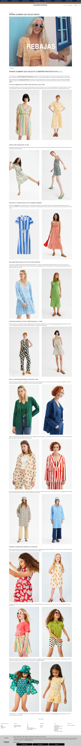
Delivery (2, 725)
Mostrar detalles (17, 742)
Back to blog (41, 719)
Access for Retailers (30, 729)
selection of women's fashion (24, 79)
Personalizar (40, 744)
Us (27, 726)
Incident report (56, 730)
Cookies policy (56, 727)
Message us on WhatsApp (17, 726)
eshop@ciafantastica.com (17, 725)
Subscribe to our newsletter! (71, 725)
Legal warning (56, 729)
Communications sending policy (58, 731)
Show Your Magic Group (30, 727)
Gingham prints (64, 491)
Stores (28, 725)
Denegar (56, 744)
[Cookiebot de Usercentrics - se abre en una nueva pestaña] (6, 742)
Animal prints (11, 147)
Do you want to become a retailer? (31, 728)
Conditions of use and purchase (58, 726)
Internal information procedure (58, 728)
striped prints (17, 205)
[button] (2, 5)
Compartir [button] (12, 68)
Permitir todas (24, 744)
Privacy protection (56, 725)
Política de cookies (29, 740)
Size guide (2, 727)
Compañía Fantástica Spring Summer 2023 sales (26, 76)
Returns (2, 726)
